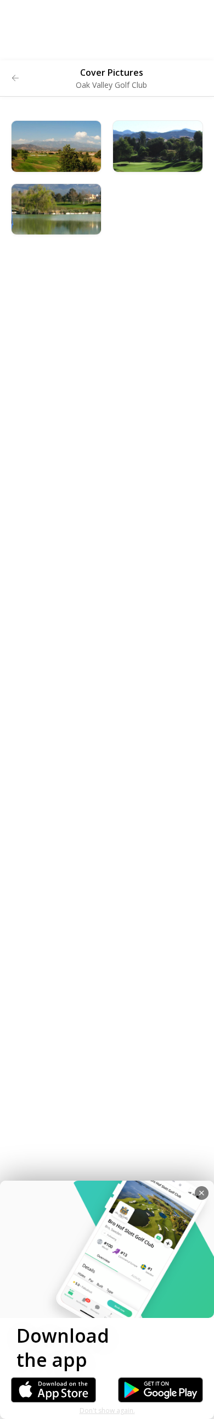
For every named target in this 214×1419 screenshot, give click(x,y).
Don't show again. (107, 1410)
